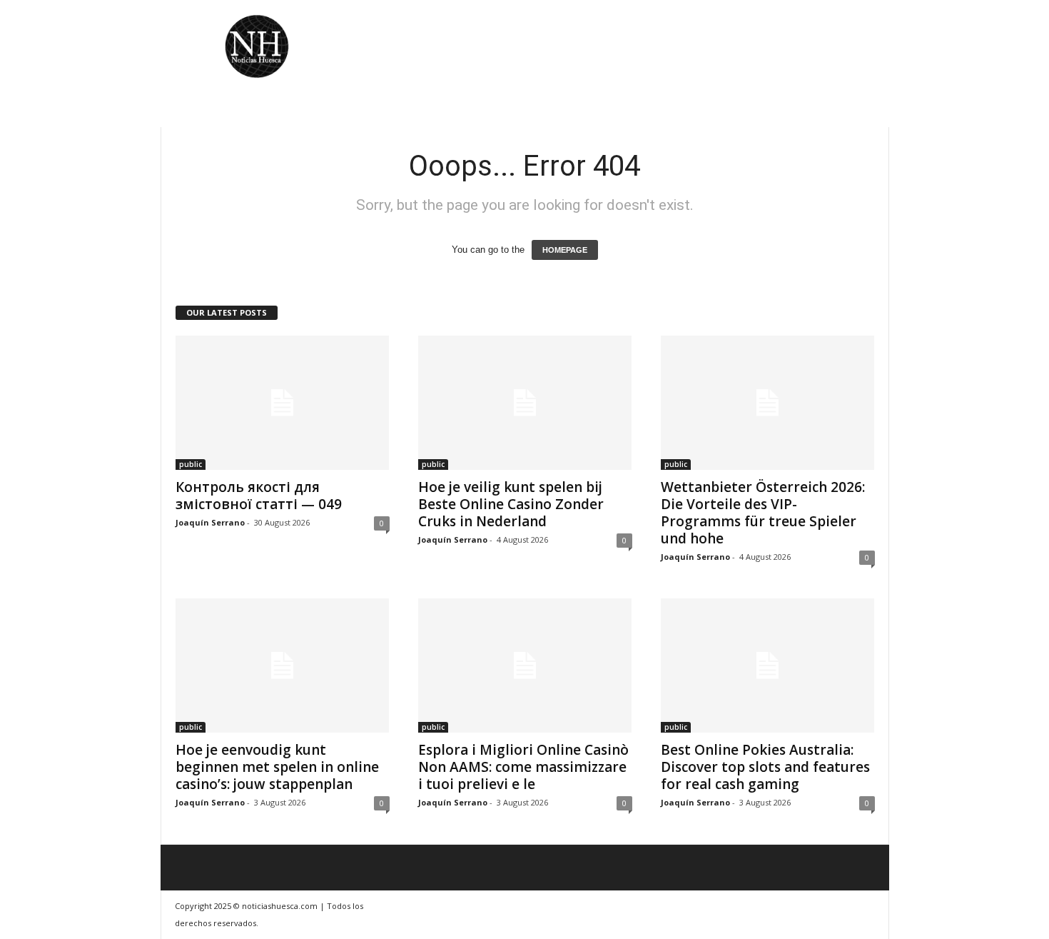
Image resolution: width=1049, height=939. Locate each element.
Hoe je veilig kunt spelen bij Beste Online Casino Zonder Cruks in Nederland (511, 504)
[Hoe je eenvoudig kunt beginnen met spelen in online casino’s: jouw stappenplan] (283, 665)
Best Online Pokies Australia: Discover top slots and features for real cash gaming (765, 766)
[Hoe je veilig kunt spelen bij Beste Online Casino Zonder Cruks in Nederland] (525, 403)
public (190, 464)
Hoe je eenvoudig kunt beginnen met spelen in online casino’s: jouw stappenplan (277, 766)
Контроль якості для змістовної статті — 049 (259, 495)
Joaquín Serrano (210, 522)
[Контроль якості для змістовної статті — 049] (283, 403)
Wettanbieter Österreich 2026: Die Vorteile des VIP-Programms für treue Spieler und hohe (763, 513)
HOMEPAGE (564, 250)
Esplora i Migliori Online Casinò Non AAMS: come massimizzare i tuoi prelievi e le (523, 766)
